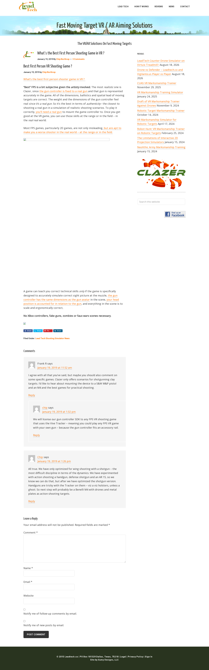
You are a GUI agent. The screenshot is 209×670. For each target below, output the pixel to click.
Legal (123, 657)
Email (27, 582)
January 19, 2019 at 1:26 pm (54, 461)
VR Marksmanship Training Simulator (160, 92)
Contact (185, 6)
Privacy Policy (136, 657)
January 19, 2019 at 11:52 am (54, 367)
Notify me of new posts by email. (43, 625)
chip (44, 407)
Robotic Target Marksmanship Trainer (161, 110)
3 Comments (79, 59)
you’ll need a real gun (49, 112)
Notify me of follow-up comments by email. (50, 613)
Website (28, 595)
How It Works (141, 6)
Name (28, 568)
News (171, 6)
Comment (30, 532)
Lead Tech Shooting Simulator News (52, 338)
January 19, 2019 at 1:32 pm (59, 411)
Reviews (159, 6)
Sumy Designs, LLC (108, 660)
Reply (31, 395)
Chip (40, 457)
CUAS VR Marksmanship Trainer (156, 83)
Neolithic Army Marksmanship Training (161, 147)
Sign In (148, 657)
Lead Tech (123, 6)
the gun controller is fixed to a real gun (63, 91)
